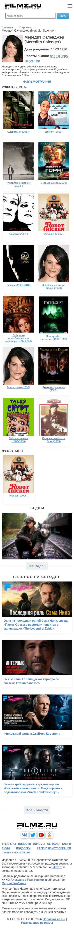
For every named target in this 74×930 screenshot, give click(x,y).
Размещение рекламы (37, 922)
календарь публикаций (54, 848)
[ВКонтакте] (24, 835)
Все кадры (37, 566)
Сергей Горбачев (14, 883)
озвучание (32, 61)
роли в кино (59, 56)
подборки (23, 848)
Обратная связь (54, 919)
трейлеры (9, 843)
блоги (66, 843)
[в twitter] (33, 835)
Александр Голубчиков (27, 879)
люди (6, 848)
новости (24, 843)
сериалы (53, 843)
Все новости (37, 810)
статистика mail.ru (16, 852)
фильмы (39, 843)
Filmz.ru (57, 867)
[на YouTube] (41, 835)
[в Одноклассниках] (49, 835)
